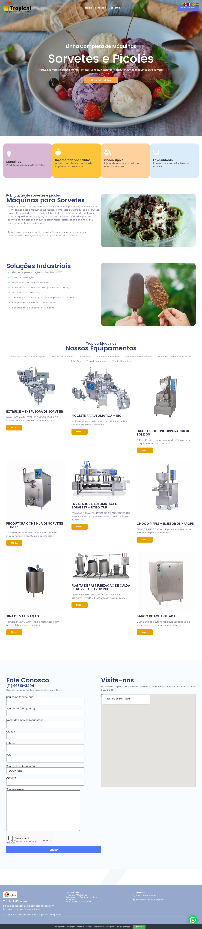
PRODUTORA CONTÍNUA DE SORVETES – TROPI (35, 525)
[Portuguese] (193, 4)
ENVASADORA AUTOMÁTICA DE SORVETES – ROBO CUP (95, 505)
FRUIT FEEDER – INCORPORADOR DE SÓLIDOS (163, 432)
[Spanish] (198, 4)
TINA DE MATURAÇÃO (22, 616)
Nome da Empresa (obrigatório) (25, 720)
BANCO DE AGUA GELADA (156, 616)
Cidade (10, 731)
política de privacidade (120, 927)
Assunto (11, 777)
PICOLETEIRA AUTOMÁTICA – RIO (96, 415)
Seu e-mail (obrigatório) (20, 708)
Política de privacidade (79, 901)
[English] (185, 4)
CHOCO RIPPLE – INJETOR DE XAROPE (165, 523)
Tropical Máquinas (76, 894)
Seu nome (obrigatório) (20, 697)
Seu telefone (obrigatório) (21, 766)
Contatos (71, 899)
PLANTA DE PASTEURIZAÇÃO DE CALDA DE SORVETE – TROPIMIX (100, 587)
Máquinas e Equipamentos (81, 897)
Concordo (139, 927)
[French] (189, 4)
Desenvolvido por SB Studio (101, 923)
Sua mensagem (15, 789)
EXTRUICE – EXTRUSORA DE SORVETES (35, 411)
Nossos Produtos (101, 80)
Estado (10, 743)
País (8, 754)
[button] (193, 920)
